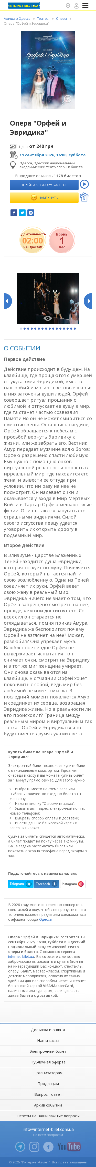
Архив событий (48, 1105)
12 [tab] (60, 329)
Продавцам (48, 1083)
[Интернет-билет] (24, 5)
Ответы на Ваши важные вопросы (48, 1115)
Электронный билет (48, 1051)
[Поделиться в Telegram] (30, 212)
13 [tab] (64, 329)
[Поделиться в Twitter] (22, 212)
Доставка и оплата (48, 1029)
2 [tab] (25, 329)
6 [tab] (39, 329)
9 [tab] (50, 329)
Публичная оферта (48, 1061)
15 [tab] (71, 329)
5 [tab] (35, 329)
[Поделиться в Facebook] (13, 212)
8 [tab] (46, 329)
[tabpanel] (48, 299)
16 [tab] (75, 329)
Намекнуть (48, 197)
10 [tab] (53, 329)
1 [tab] (21, 329)
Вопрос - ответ (48, 1094)
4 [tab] (32, 329)
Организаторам (48, 1072)
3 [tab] (28, 329)
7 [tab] (42, 329)
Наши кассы (48, 1040)
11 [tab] (57, 329)
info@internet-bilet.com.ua (48, 1129)
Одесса (45, 919)
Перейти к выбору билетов (44, 184)
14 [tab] (68, 329)
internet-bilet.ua (21, 956)
